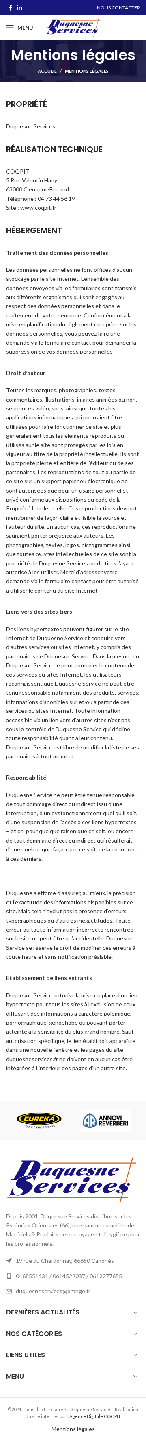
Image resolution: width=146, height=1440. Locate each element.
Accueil (47, 71)
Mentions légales (73, 1428)
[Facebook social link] (10, 7)
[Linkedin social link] (19, 7)
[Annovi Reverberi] (106, 1120)
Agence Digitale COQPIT (95, 1416)
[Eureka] (39, 1120)
